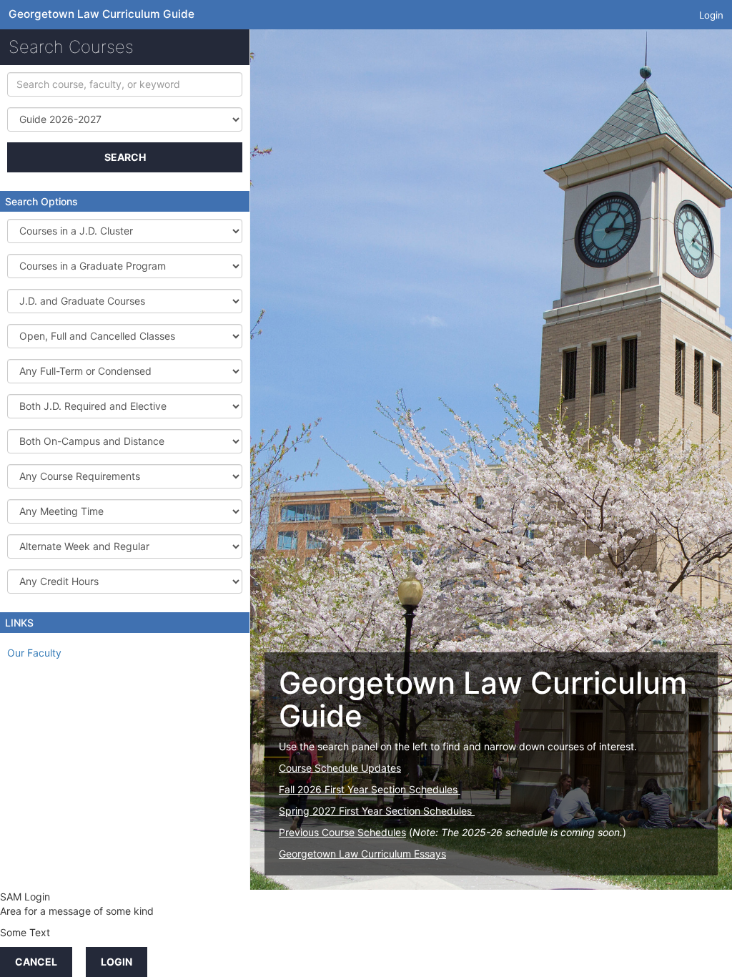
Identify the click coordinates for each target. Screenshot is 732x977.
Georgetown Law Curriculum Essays (362, 854)
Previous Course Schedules (342, 832)
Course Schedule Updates (340, 768)
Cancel (36, 962)
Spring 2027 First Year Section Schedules (377, 811)
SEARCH (125, 157)
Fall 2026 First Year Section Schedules (369, 789)
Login (711, 15)
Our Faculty (34, 653)
